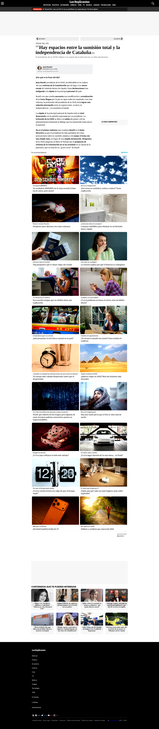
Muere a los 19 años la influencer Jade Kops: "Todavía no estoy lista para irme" (42, 606)
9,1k (51, 715)
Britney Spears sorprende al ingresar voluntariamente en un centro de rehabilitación (67, 629)
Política (55, 5)
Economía (64, 5)
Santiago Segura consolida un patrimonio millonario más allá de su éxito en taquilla (117, 605)
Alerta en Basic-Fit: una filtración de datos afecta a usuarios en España (42, 629)
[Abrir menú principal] (2, 3)
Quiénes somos (36, 720)
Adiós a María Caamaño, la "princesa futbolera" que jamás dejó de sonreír (92, 605)
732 (56, 715)
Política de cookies (87, 720)
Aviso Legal (46, 720)
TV (84, 5)
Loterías (35, 702)
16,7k (45, 715)
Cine (79, 5)
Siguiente (117, 39)
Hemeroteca (36, 707)
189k (38, 715)
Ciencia (73, 5)
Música (89, 5)
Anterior (41, 39)
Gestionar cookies (99, 720)
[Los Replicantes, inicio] (80, 2)
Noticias (47, 5)
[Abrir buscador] (153, 3)
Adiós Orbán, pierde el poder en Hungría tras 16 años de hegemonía (92, 629)
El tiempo (35, 697)
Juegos (96, 5)
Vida (114, 5)
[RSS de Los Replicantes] (33, 715)
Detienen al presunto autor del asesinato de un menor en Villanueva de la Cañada (116, 629)
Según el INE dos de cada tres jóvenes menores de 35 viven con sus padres (67, 605)
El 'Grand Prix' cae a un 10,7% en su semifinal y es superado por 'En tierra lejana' (65, 9)
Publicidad (54, 720)
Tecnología (106, 5)
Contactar (62, 720)
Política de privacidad (73, 720)
